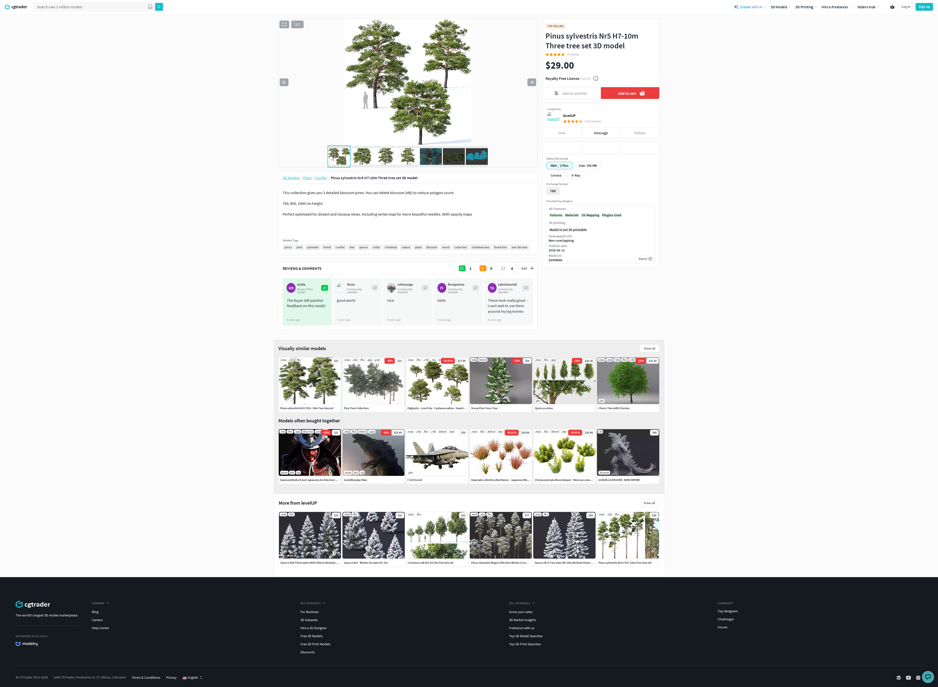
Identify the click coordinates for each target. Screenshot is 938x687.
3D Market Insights (522, 620)
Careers (97, 620)
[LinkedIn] (899, 678)
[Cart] (892, 7)
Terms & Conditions (146, 677)
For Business (309, 612)
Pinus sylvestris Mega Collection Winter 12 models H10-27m (507, 562)
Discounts (307, 652)
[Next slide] (531, 82)
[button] (150, 7)
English (190, 677)
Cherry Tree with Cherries (613, 408)
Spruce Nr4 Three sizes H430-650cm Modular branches (314, 562)
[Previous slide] (284, 82)
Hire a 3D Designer (313, 628)
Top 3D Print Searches (525, 644)
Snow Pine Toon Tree (484, 408)
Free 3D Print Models (315, 644)
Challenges (726, 619)
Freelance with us (521, 628)
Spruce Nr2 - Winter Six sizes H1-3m (366, 562)
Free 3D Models (311, 636)
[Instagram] (918, 677)
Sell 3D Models (519, 603)
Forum (722, 627)
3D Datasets (309, 620)
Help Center (100, 628)
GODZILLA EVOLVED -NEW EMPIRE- (619, 480)
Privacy (171, 677)
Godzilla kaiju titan (355, 480)
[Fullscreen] (284, 24)
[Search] (159, 7)
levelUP (569, 115)
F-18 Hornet (414, 480)
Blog (95, 612)
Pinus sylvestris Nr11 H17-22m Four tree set (624, 562)
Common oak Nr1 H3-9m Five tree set (430, 562)
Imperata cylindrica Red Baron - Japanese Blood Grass (504, 480)
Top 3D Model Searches (526, 636)
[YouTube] (909, 678)
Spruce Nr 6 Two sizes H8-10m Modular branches (565, 562)
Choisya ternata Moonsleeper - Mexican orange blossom (569, 480)
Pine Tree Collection (356, 408)
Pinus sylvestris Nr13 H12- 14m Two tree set (306, 408)
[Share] (639, 148)
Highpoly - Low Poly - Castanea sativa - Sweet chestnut (441, 408)
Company (98, 603)
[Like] (562, 148)
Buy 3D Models (310, 603)
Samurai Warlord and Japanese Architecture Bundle (312, 480)
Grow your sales (521, 612)
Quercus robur (544, 408)
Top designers (728, 611)
